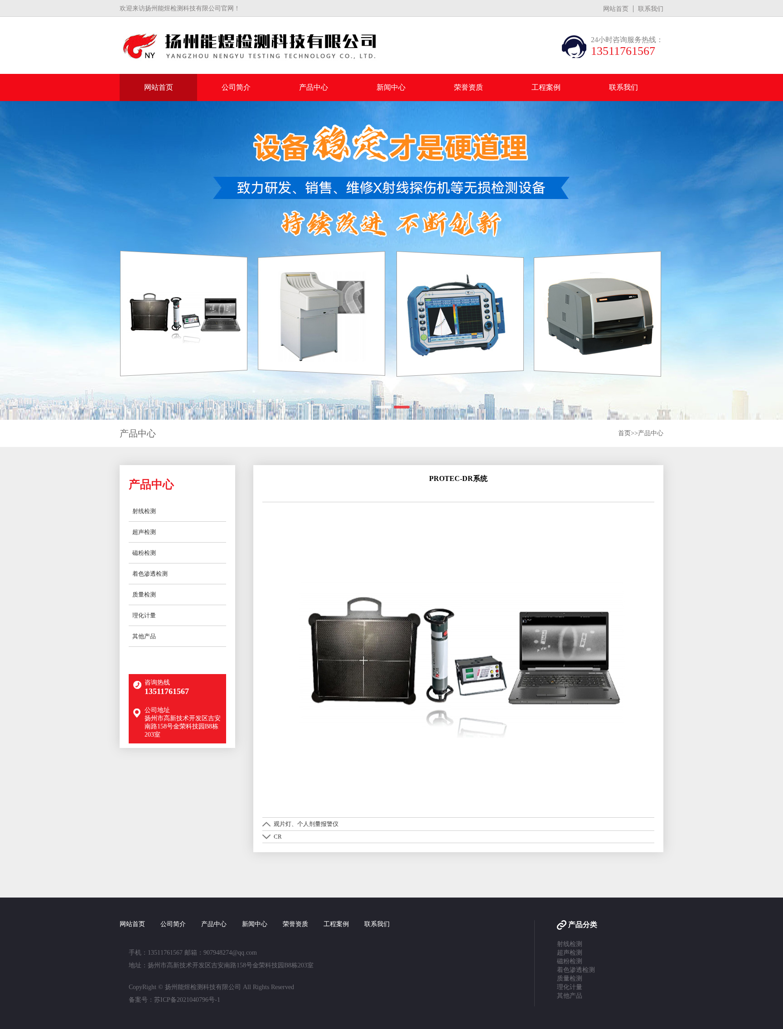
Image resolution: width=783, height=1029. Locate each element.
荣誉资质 (468, 87)
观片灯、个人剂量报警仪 (306, 823)
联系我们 (650, 8)
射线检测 (144, 511)
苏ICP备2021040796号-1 (187, 999)
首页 (624, 433)
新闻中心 (391, 87)
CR (278, 836)
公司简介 (236, 87)
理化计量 (144, 615)
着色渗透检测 (150, 573)
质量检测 (144, 594)
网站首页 (615, 8)
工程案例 (546, 87)
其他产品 (144, 636)
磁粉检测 (144, 552)
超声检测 (144, 532)
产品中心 (313, 87)
